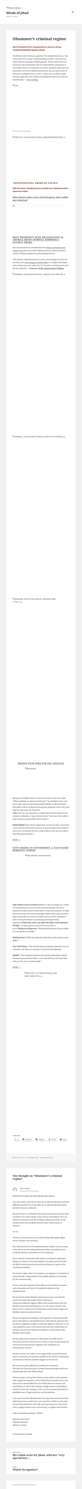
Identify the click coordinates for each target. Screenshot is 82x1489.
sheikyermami (34, 1158)
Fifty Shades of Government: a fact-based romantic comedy (40, 848)
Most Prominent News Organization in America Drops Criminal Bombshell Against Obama (38, 240)
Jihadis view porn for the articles (41, 763)
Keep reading (32, 79)
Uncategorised (47, 1158)
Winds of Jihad (17, 13)
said (38, 56)
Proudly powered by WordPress (24, 1485)
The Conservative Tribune (52, 268)
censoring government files (36, 262)
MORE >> (17, 840)
